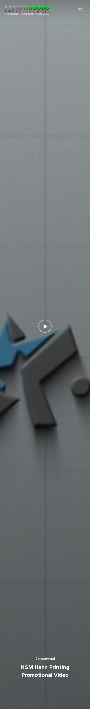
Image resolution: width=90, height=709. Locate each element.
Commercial (45, 658)
